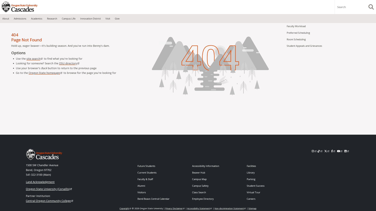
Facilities (251, 166)
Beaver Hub (198, 172)
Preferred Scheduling (298, 32)
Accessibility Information (205, 166)
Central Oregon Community (48, 201)
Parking (251, 179)
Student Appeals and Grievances (304, 45)
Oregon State (44, 73)
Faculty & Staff (145, 179)
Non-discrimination (229, 208)
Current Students (147, 172)
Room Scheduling (296, 39)
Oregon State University (48, 189)
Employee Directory (203, 198)
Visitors (141, 192)
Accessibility (198, 208)
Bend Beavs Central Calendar (153, 198)
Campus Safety (200, 185)
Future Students (146, 166)
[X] (327, 151)
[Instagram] (314, 151)
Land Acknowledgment (40, 182)
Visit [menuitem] (107, 18)
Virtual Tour (253, 192)
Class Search (199, 192)
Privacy (174, 208)
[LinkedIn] (346, 151)
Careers (251, 198)
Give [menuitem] (117, 18)
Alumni (141, 185)
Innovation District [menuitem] (90, 18)
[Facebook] (333, 151)
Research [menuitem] (52, 18)
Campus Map (199, 179)
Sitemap (252, 208)
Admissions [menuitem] (20, 18)
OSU (68, 63)
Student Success (256, 185)
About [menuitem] (5, 18)
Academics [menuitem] (36, 18)
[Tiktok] (320, 151)
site (33, 58)
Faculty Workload (296, 26)
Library (251, 172)
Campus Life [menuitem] (68, 18)
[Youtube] (340, 151)
